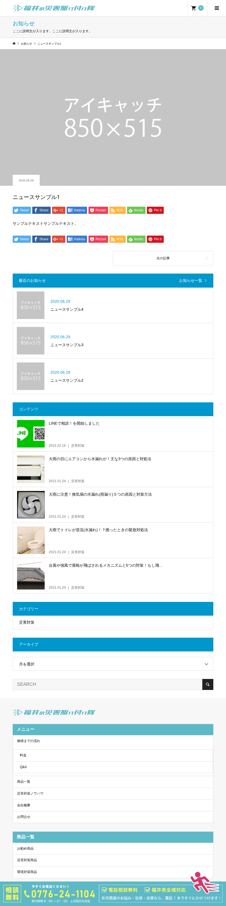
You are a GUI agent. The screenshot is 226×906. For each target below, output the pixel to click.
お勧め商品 (25, 848)
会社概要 (23, 805)
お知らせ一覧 (190, 280)
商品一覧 (23, 782)
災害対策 (26, 622)
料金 (23, 755)
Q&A (23, 767)
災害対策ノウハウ (30, 793)
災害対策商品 (27, 860)
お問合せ (23, 817)
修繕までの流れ (28, 741)
